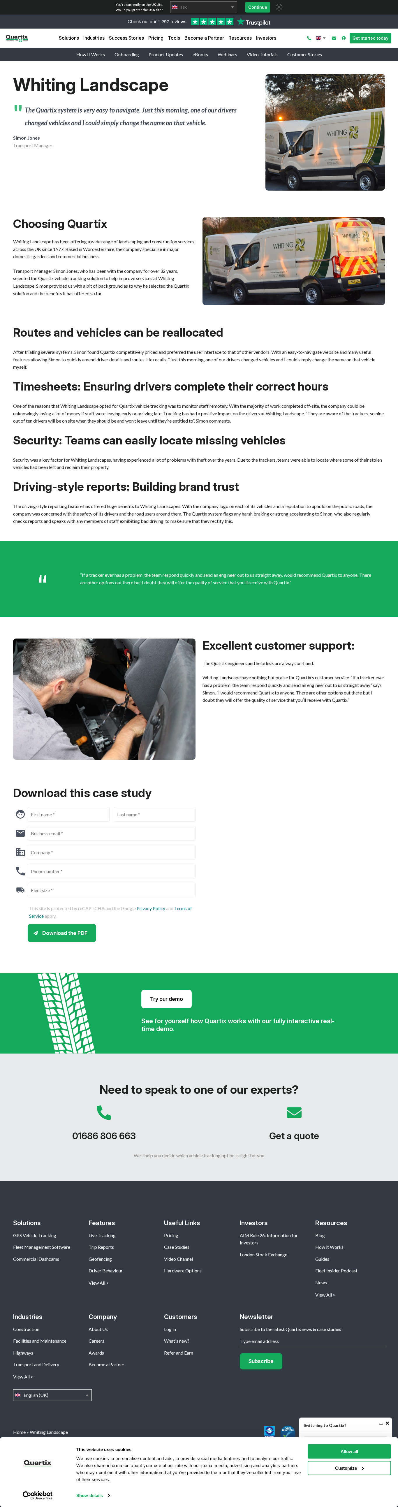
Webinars (227, 54)
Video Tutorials (262, 54)
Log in (170, 1329)
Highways (23, 1352)
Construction (26, 1329)
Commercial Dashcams (36, 1259)
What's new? (176, 1341)
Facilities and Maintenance (39, 1341)
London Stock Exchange (263, 1254)
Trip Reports (101, 1247)
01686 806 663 (104, 1126)
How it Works (329, 1247)
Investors (266, 38)
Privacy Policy (151, 908)
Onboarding (127, 54)
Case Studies (176, 1247)
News (321, 1282)
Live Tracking (102, 1235)
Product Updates (166, 54)
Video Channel (178, 1259)
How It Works (90, 54)
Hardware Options (183, 1270)
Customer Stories (304, 54)
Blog (320, 1235)
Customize (346, 1467)
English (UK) (321, 38)
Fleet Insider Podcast (336, 1270)
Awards (96, 1352)
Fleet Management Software (41, 1247)
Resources (240, 38)
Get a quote (294, 1126)
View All (97, 1283)
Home (19, 1432)
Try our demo (166, 999)
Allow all (349, 1451)
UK (203, 7)
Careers (96, 1341)
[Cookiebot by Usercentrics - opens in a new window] (37, 1495)
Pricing (155, 38)
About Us (98, 1329)
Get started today (370, 38)
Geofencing (100, 1259)
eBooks (200, 54)
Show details (89, 1495)
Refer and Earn (178, 1352)
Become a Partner (204, 38)
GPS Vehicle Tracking (34, 1235)
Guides (322, 1259)
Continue (257, 7)
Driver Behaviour (106, 1270)
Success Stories (126, 38)
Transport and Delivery (36, 1364)
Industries (94, 38)
